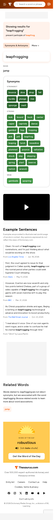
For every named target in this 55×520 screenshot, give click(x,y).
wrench (23, 169)
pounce (26, 149)
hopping (33, 130)
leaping (12, 143)
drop (31, 92)
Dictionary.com (49, 4)
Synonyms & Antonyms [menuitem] (16, 45)
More (34, 45)
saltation (38, 149)
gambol (12, 130)
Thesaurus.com (10, 4)
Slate (10, 277)
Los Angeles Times (16, 257)
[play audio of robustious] (17, 448)
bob (11, 117)
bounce (12, 92)
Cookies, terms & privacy (26, 487)
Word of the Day (26, 438)
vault (23, 105)
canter (40, 117)
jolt (18, 136)
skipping (31, 156)
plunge (22, 99)
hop (22, 130)
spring (12, 162)
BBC (10, 300)
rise (32, 99)
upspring (26, 181)
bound (20, 117)
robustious (26, 442)
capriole (23, 123)
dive (22, 92)
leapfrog (30, 35)
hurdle (12, 99)
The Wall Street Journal (18, 317)
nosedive (34, 143)
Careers (21, 482)
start (21, 162)
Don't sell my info (26, 499)
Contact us (33, 482)
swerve (32, 162)
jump (7, 409)
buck (30, 117)
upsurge (13, 105)
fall (39, 92)
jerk (10, 136)
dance (34, 123)
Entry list (10, 482)
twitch (12, 169)
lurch (22, 143)
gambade (13, 181)
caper (11, 123)
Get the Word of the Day (26, 456)
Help (45, 482)
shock (11, 156)
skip (21, 156)
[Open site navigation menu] (4, 4)
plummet (13, 149)
